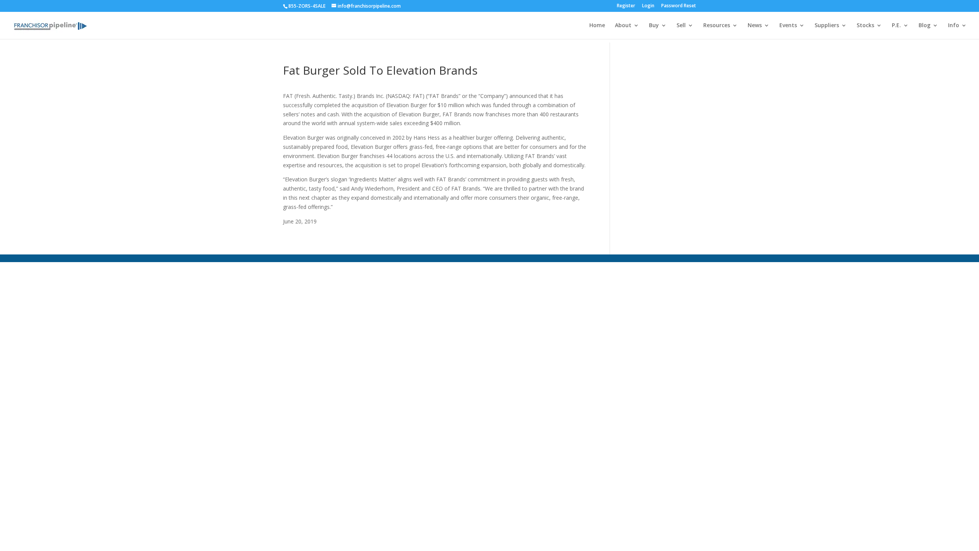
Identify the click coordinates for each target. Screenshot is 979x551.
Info (953, 26)
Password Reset (678, 6)
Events (788, 26)
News (755, 26)
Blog (924, 26)
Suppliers (827, 26)
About (623, 26)
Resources (716, 26)
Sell (681, 26)
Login (648, 6)
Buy (654, 26)
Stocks (865, 26)
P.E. (896, 26)
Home (597, 26)
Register (626, 6)
